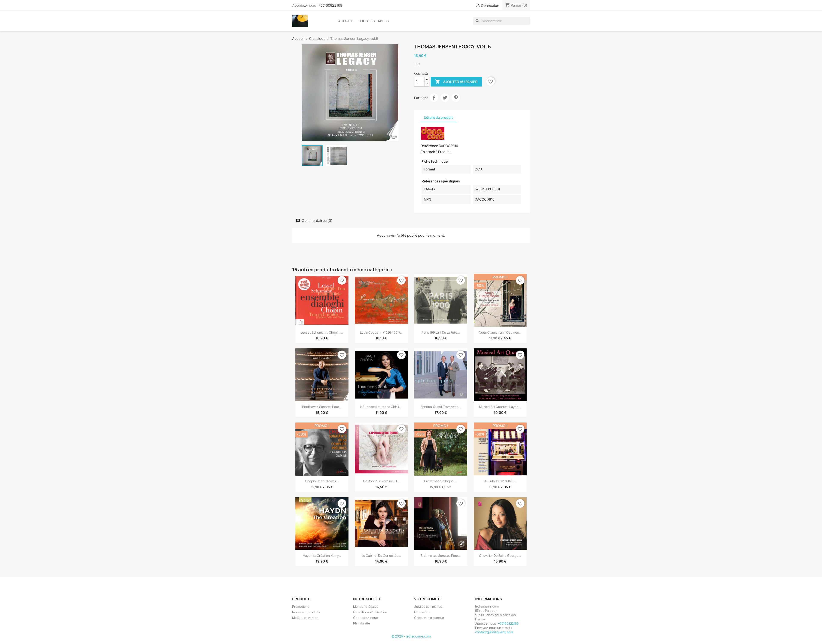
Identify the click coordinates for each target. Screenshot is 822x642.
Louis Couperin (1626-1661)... (381, 332)
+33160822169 (330, 5)
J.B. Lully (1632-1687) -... (500, 481)
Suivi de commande (428, 607)
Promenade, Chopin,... (440, 481)
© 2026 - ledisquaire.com (411, 636)
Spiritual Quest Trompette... (440, 407)
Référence (429, 146)
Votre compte (428, 599)
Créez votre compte (429, 618)
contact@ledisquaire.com (494, 632)
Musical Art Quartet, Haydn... (500, 407)
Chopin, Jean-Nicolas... (322, 481)
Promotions (300, 607)
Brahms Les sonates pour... (441, 556)
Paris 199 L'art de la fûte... (441, 332)
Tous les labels (373, 21)
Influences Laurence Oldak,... (381, 407)
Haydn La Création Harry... (322, 556)
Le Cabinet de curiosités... (381, 556)
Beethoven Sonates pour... (322, 407)
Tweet (445, 97)
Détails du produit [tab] (438, 117)
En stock (428, 152)
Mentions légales (365, 607)
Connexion (422, 612)
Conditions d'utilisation (370, 612)
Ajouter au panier (456, 81)
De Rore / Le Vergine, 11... (381, 481)
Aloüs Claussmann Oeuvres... (500, 332)
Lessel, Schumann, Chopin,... (322, 332)
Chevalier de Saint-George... (500, 556)
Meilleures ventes (305, 618)
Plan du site (361, 623)
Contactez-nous (365, 618)
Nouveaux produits (306, 612)
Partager (434, 97)
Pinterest (455, 97)
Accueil (345, 21)
